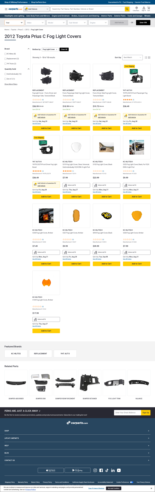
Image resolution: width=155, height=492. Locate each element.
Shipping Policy (10, 482)
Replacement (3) (13, 59)
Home (7, 30)
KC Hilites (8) (11, 54)
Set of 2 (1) (11, 79)
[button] (50, 49)
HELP (7, 445)
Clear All (64, 49)
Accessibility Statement (105, 482)
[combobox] (14, 22)
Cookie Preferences (122, 482)
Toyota (13, 30)
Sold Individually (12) (14, 74)
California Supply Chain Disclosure (83, 482)
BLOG (7, 453)
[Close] (151, 488)
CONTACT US (10, 460)
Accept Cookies (113, 488)
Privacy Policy (47, 482)
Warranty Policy (23, 482)
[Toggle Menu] (6, 9)
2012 (27, 30)
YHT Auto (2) (11, 64)
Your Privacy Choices (143, 482)
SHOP (7, 431)
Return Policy (35, 482)
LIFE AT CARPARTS (12, 438)
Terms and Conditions (62, 482)
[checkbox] (5, 54)
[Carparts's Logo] (16, 9)
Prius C (20, 30)
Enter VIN (143, 22)
